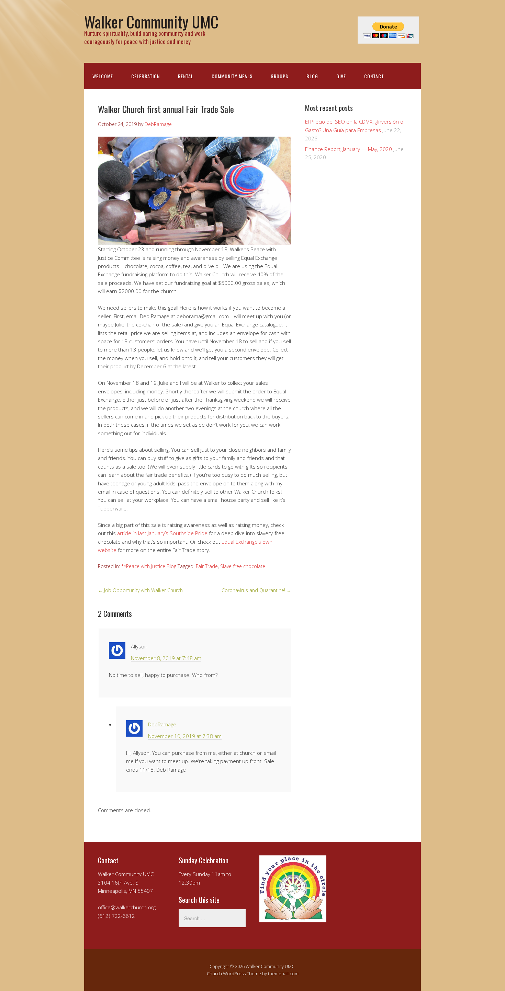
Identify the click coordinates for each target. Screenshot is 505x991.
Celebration (145, 76)
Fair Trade (207, 566)
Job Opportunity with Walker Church (140, 590)
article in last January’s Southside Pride (162, 533)
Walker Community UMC (151, 21)
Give (341, 76)
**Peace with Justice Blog (148, 566)
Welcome (102, 76)
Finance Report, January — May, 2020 (348, 149)
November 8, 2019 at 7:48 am (166, 658)
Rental (185, 76)
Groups (279, 76)
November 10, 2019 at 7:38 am (185, 736)
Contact (374, 76)
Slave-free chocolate (242, 566)
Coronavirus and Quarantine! (256, 590)
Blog (312, 76)
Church (214, 973)
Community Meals (232, 76)
